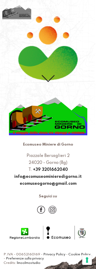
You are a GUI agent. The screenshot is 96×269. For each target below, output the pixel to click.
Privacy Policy (54, 254)
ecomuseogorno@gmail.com (48, 184)
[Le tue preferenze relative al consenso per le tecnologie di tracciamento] (87, 260)
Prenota (64, 13)
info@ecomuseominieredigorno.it (48, 177)
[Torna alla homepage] (16, 12)
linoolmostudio (28, 263)
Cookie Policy (79, 254)
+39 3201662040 (50, 170)
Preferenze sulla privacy (25, 258)
